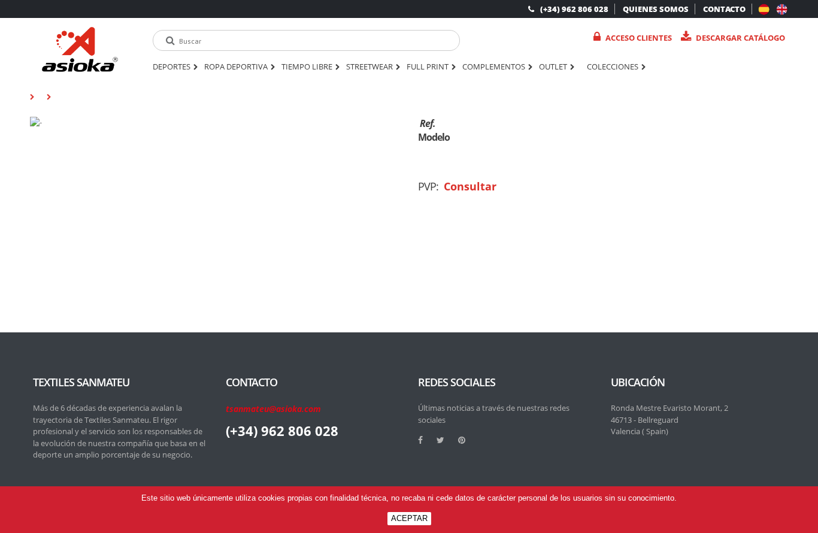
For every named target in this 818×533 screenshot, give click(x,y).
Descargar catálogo (740, 37)
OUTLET (553, 67)
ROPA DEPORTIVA (236, 67)
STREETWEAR (369, 67)
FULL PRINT (428, 67)
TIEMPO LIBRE (306, 67)
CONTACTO (724, 9)
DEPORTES (171, 67)
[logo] (80, 49)
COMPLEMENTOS (493, 67)
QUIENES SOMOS (656, 9)
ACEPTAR (409, 518)
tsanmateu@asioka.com (273, 408)
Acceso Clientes (638, 37)
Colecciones (612, 67)
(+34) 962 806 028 (574, 9)
